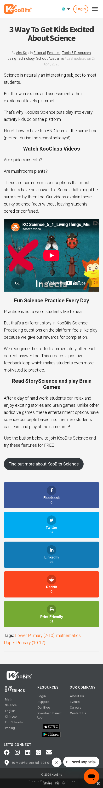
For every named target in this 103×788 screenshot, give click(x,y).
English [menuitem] (10, 711)
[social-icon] (7, 752)
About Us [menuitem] (77, 696)
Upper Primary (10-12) (24, 642)
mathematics (68, 635)
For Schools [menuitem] (14, 722)
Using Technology (21, 58)
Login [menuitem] (42, 696)
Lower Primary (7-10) (35, 635)
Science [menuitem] (11, 705)
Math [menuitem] (8, 699)
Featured (53, 53)
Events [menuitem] (75, 702)
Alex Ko (21, 53)
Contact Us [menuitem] (78, 713)
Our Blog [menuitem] (44, 707)
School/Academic (50, 58)
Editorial (40, 53)
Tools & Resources (76, 53)
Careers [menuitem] (75, 707)
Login (81, 9)
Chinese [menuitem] (11, 716)
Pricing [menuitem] (10, 728)
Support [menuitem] (44, 702)
